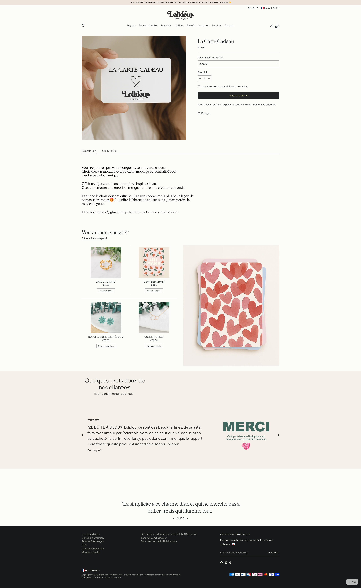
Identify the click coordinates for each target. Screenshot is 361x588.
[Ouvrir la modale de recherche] (83, 25)
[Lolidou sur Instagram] (253, 8)
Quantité (202, 72)
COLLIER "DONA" (154, 337)
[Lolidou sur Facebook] (249, 8)
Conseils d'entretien (93, 537)
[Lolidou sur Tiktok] (257, 8)
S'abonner (273, 553)
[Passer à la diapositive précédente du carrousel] (82, 435)
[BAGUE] (106, 262)
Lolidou (101, 575)
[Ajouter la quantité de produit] (208, 78)
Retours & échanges (93, 541)
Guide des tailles (91, 534)
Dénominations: (211, 57)
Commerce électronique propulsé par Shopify (101, 577)
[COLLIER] (154, 317)
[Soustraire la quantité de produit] (200, 78)
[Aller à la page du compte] (272, 25)
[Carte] (154, 262)
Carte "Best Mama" (154, 281)
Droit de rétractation (93, 548)
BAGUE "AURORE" (106, 281)
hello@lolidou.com (167, 541)
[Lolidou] (180, 15)
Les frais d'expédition (223, 104)
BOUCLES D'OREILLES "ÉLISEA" (105, 337)
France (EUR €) (270, 8)
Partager (206, 113)
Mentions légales (91, 552)
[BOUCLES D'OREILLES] (106, 317)
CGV (84, 545)
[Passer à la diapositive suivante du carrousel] (278, 435)
